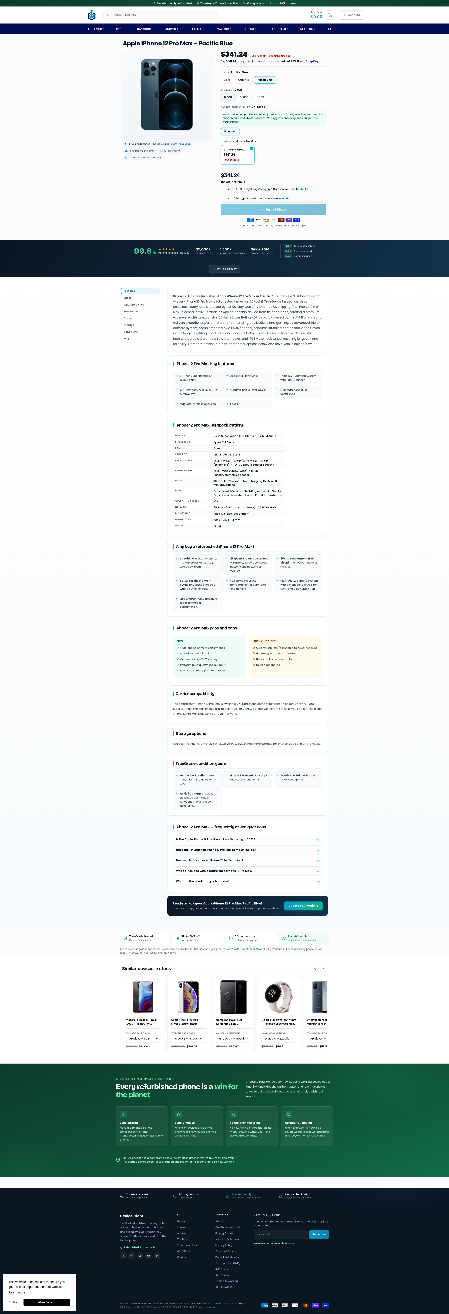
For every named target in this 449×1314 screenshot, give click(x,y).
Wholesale (307, 29)
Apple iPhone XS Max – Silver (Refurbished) (185, 1021)
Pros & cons (131, 311)
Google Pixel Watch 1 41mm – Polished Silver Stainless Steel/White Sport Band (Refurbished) (279, 1022)
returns (255, 3)
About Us (221, 1221)
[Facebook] (123, 1255)
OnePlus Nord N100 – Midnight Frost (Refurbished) (320, 1022)
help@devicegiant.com (203, 1307)
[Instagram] (131, 1255)
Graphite (243, 80)
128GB (228, 97)
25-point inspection (219, 3)
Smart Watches (187, 1245)
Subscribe (319, 1234)
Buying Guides (224, 1233)
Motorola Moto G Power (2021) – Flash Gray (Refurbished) (141, 1022)
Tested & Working (226, 1281)
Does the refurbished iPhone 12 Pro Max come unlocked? (216, 850)
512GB (260, 97)
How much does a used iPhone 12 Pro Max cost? (209, 860)
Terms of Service (226, 1251)
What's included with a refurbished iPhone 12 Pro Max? (214, 871)
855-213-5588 (180, 1307)
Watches (224, 29)
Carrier (128, 318)
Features (129, 291)
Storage (129, 325)
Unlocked (230, 131)
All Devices (96, 29)
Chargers (252, 29)
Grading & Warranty (228, 1227)
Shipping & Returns (227, 1239)
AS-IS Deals (280, 29)
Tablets (197, 29)
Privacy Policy (223, 1245)
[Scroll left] (315, 968)
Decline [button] (13, 1302)
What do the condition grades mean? (203, 881)
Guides (332, 29)
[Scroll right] (323, 968)
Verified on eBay (226, 268)
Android (171, 29)
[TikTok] (157, 1255)
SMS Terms (222, 1269)
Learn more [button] (17, 1292)
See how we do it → (224, 1162)
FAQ (126, 338)
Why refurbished (134, 304)
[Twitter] (140, 1255)
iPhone (181, 1221)
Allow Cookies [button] (46, 1302)
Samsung (144, 29)
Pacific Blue (265, 80)
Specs (127, 298)
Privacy (196, 1303)
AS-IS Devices (223, 1287)
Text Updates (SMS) (227, 1263)
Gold (227, 80)
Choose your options (303, 905)
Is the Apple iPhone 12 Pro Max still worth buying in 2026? (215, 839)
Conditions (131, 331)
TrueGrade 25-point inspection (242, 949)
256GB (244, 97)
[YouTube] (148, 1255)
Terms (206, 1303)
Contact (218, 1303)
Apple (119, 29)
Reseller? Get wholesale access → (275, 1243)
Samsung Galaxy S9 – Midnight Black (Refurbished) (230, 1022)
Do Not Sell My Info (227, 1257)
